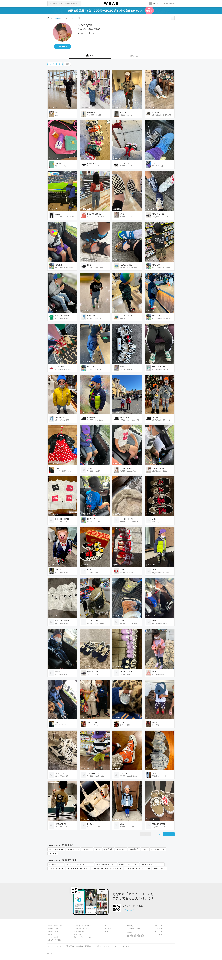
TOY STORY (92, 722)
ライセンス (125, 946)
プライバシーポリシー (111, 946)
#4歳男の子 (108, 849)
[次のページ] (169, 834)
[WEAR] (111, 3)
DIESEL (123, 722)
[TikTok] (138, 935)
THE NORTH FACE (127, 163)
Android (138, 928)
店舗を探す (51, 934)
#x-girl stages (121, 849)
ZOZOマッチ (159, 934)
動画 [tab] (67, 64)
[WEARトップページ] (48, 18)
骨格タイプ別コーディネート (84, 937)
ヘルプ (107, 926)
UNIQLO (58, 722)
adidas (57, 214)
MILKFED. (91, 112)
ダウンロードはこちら (132, 906)
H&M (57, 468)
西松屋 (154, 722)
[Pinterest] (142, 935)
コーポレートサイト (54, 946)
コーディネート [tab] (55, 64)
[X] (128, 935)
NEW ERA (124, 112)
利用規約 (99, 946)
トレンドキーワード (81, 934)
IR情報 (78, 946)
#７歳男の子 (134, 849)
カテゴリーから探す (54, 940)
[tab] (90, 56)
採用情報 (88, 946)
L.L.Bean (90, 824)
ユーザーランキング (81, 929)
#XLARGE (52, 853)
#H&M (145, 849)
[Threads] (135, 935)
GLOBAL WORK (126, 468)
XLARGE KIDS (93, 621)
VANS (122, 214)
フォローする (62, 46)
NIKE (57, 112)
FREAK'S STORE (94, 214)
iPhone (129, 928)
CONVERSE (92, 163)
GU (153, 163)
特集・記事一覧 (79, 931)
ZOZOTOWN (159, 928)
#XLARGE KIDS (73, 849)
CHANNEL (59, 163)
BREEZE (58, 570)
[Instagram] (131, 935)
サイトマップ (109, 929)
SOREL (155, 570)
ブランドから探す (53, 937)
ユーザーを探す (52, 929)
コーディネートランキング (83, 926)
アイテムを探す (52, 931)
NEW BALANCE (158, 214)
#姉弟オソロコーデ (157, 849)
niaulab (157, 931)
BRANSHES (92, 316)
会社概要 (69, 946)
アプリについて (128, 910)
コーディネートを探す (55, 926)
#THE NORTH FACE (56, 849)
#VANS (97, 849)
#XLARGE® (87, 849)
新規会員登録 (169, 3)
